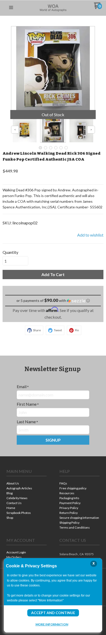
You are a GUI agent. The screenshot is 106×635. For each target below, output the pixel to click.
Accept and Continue (53, 612)
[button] (11, 8)
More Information (52, 624)
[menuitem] (26, 483)
